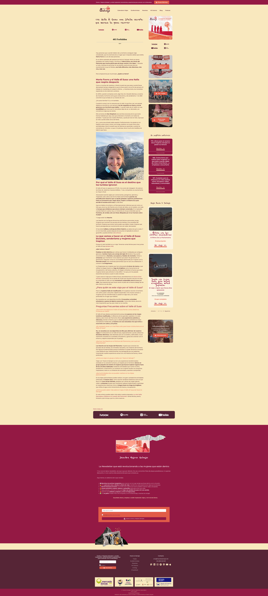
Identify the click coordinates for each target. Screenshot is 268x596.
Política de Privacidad (133, 593)
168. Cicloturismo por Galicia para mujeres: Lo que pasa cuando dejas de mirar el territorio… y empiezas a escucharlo (161, 161)
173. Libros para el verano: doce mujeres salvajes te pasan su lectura (160, 142)
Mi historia (153, 10)
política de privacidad (114, 515)
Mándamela (161, 335)
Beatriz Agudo (149, 594)
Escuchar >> (160, 148)
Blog (161, 10)
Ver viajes (161, 93)
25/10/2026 (161, 266)
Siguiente (167, 311)
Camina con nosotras (161, 66)
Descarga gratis (161, 119)
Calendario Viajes (122, 10)
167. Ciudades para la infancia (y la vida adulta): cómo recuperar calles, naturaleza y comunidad (160, 180)
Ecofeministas (135, 10)
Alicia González (132, 594)
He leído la (111, 515)
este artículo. (117, 233)
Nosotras (145, 10)
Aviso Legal (134, 591)
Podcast (167, 10)
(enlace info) (109, 246)
